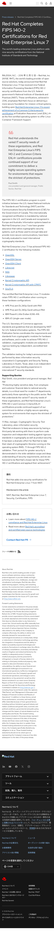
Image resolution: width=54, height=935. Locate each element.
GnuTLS (9, 288)
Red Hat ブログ (34, 892)
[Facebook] (16, 767)
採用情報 (31, 852)
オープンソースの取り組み (39, 843)
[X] (22, 767)
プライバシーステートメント (12, 914)
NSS (7, 272)
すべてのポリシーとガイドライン (13, 919)
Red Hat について (9, 838)
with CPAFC (35, 284)
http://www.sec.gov (27, 688)
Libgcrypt (9, 267)
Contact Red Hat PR (17, 539)
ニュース (31, 838)
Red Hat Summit (8, 901)
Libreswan (10, 276)
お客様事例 (6, 848)
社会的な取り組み (35, 848)
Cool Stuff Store (34, 895)
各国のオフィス (34, 889)
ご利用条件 (32, 914)
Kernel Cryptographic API (17, 280)
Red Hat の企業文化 (10, 843)
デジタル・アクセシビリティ (39, 918)
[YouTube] (10, 767)
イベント (5, 889)
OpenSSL (9, 255)
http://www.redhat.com (12, 599)
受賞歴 (32, 828)
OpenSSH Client (13, 263)
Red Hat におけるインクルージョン (13, 896)
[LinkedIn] (3, 767)
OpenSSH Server (13, 259)
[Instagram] (28, 767)
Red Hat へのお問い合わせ (11, 892)
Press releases (8, 17)
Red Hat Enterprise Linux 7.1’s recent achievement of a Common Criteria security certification (26, 110)
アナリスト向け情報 (10, 852)
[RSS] (19, 551)
